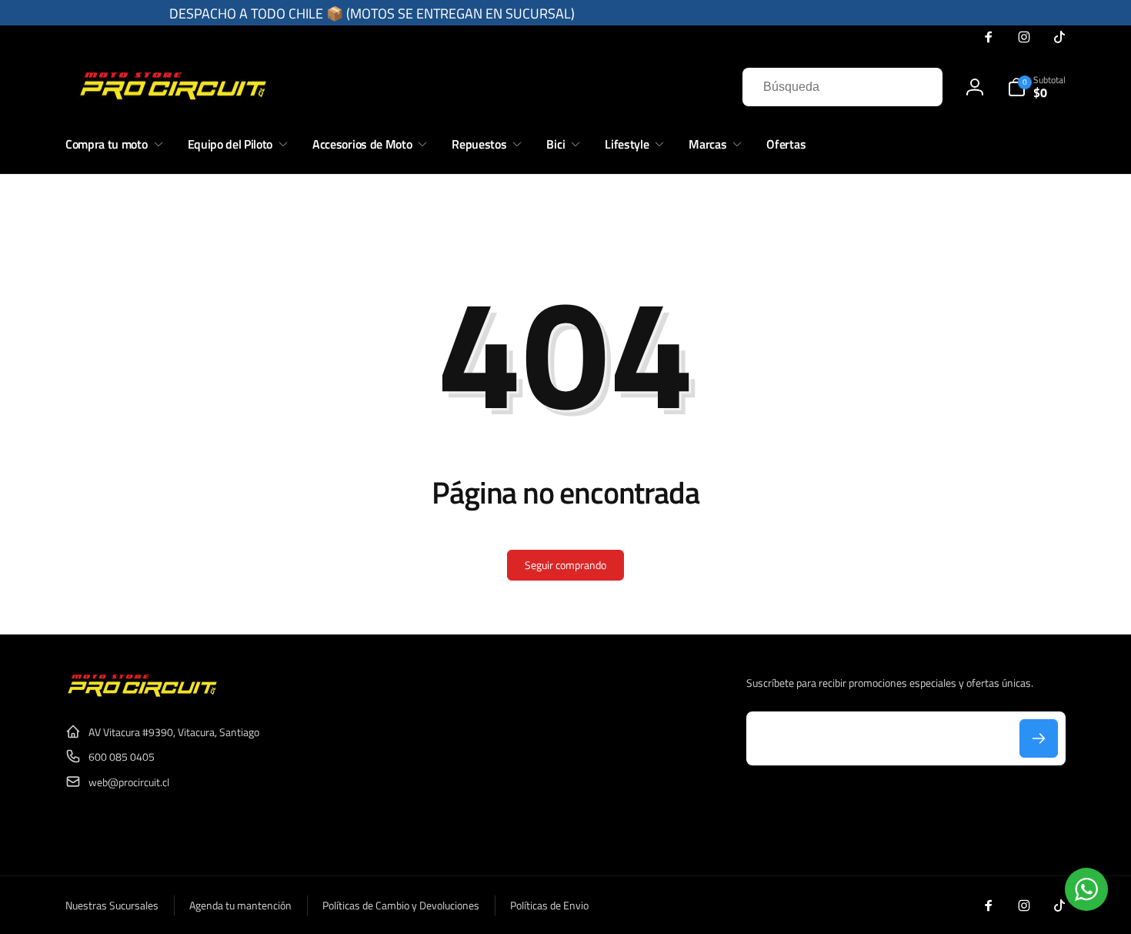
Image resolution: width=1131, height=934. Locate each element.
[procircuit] (142, 694)
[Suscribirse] (1038, 738)
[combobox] (842, 87)
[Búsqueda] (915, 87)
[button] (1036, 87)
